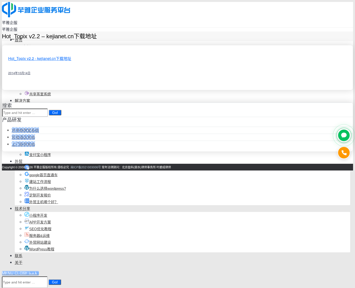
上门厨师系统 (23, 144)
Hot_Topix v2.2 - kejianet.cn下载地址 (39, 58)
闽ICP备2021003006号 (86, 167)
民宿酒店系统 (23, 137)
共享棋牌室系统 (25, 130)
